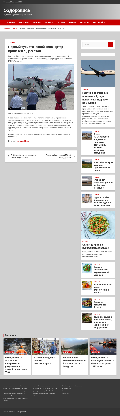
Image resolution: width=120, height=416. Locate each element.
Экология (84, 22)
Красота (37, 22)
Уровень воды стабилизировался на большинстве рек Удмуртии (74, 362)
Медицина (24, 22)
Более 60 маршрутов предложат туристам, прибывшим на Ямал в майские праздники (101, 143)
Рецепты (49, 22)
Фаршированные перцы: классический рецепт (103, 288)
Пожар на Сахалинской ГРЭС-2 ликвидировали (58, 156)
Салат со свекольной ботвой (100, 305)
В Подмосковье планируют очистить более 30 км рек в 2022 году (102, 362)
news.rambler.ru (23, 141)
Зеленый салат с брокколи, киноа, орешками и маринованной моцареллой (103, 322)
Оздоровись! (18, 10)
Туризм (72, 22)
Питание (61, 22)
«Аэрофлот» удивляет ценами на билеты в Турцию (103, 184)
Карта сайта (99, 22)
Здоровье (10, 22)
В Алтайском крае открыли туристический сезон (103, 166)
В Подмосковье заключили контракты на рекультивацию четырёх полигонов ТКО (16, 364)
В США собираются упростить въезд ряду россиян (23, 156)
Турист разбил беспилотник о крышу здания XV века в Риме (102, 201)
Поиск (110, 44)
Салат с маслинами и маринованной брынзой (101, 271)
